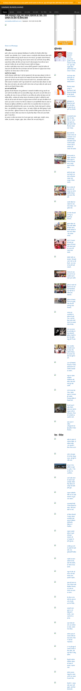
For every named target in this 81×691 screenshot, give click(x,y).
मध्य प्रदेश (35, 12)
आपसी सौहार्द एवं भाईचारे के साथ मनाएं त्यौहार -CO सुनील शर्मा (71, 205)
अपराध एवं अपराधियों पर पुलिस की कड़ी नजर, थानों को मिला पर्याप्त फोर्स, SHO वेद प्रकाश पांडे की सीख (71, 318)
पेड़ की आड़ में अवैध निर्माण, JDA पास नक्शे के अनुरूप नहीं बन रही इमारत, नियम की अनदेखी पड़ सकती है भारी (71, 411)
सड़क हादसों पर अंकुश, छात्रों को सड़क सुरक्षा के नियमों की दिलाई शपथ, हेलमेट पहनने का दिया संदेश (71, 161)
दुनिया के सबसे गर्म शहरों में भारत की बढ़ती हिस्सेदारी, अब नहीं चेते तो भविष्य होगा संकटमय (71, 290)
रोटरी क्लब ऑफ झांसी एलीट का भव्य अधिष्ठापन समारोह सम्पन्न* (71, 78)
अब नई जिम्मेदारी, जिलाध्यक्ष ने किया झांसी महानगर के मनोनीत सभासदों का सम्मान (71, 367)
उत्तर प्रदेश (27, 12)
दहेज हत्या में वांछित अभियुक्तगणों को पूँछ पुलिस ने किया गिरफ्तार (71, 426)
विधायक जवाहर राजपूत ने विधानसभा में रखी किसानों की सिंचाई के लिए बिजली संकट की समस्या (71, 91)
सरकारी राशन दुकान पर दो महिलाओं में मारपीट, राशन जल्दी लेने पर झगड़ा (70, 613)
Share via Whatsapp (11, 46)
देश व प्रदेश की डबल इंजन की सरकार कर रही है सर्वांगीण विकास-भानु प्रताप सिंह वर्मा (71, 192)
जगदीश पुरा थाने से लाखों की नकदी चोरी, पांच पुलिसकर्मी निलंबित (71, 549)
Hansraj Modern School (65, 43)
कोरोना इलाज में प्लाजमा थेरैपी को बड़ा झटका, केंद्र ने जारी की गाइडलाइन (71, 638)
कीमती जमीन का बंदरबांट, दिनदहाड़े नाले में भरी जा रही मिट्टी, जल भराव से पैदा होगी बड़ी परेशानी (71, 262)
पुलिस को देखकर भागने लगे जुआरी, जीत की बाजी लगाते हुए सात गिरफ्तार (71, 303)
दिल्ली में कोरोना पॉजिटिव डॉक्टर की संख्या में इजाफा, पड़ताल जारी (71, 663)
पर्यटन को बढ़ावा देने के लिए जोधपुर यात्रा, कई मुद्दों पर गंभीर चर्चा (71, 457)
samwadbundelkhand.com (13, 21)
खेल (50, 12)
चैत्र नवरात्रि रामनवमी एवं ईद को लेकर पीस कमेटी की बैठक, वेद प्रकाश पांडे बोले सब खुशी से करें (71, 352)
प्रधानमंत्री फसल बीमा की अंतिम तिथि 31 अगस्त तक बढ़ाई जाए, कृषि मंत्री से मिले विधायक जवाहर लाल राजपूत (71, 122)
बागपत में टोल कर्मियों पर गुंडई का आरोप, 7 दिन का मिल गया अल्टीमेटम (71, 469)
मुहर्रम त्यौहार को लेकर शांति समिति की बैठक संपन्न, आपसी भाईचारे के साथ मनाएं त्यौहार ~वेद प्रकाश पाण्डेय (71, 229)
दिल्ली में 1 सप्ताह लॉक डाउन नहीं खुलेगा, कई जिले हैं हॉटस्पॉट (71, 686)
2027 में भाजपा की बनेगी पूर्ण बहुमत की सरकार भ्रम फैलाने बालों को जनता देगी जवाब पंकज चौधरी (71, 246)
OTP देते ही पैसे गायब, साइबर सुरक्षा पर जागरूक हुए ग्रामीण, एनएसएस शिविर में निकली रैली (71, 395)
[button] (56, 29)
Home (5, 12)
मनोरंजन (56, 12)
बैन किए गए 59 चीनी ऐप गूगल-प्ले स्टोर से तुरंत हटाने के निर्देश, (71, 600)
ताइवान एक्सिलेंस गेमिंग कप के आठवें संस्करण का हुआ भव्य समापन (71, 496)
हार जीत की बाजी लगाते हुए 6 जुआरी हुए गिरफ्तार (71, 216)
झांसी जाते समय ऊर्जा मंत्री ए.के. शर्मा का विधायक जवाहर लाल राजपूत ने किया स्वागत (71, 177)
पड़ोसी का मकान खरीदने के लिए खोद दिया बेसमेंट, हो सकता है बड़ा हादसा (71, 563)
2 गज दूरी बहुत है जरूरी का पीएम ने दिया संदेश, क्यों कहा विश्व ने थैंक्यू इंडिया (71, 650)
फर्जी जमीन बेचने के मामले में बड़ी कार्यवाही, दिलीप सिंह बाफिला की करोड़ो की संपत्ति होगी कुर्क (71, 483)
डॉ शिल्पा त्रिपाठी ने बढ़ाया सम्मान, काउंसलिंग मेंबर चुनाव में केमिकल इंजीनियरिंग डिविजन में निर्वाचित (71, 520)
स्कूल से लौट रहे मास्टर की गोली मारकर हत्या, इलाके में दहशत (71, 575)
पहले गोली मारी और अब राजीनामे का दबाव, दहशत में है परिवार (71, 626)
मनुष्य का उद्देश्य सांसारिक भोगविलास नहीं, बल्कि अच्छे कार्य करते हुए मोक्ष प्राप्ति (71, 380)
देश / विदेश (43, 12)
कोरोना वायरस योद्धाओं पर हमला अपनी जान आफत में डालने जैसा (71, 675)
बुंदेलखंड (12, 12)
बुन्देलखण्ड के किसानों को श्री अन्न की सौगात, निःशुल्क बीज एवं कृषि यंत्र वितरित (71, 105)
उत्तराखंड (19, 12)
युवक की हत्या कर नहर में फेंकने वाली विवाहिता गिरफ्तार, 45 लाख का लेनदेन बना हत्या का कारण (71, 587)
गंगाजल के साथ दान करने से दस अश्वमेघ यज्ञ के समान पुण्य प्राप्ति (71, 275)
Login (78, 12)
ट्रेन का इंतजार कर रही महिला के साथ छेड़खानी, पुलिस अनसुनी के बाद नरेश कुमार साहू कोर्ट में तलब (71, 334)
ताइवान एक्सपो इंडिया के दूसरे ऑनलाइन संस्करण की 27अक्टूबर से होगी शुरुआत (70, 536)
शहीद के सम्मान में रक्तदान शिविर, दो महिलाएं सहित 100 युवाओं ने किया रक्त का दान (71, 443)
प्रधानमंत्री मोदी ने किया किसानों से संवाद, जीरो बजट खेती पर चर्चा (71, 506)
